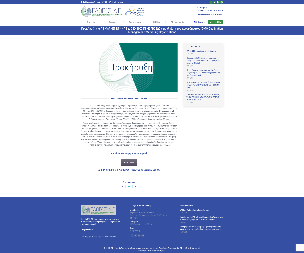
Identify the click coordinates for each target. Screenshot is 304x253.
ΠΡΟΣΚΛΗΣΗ (129, 162)
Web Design (142, 251)
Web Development (154, 251)
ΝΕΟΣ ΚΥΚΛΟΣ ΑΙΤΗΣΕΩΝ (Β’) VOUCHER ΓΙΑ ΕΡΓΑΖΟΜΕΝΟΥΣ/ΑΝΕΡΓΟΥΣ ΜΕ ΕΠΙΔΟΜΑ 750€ (203, 85)
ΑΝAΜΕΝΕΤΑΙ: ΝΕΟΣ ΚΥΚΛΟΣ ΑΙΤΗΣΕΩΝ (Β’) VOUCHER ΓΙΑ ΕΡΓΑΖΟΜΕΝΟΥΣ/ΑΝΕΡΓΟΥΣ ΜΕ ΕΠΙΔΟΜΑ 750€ (203, 97)
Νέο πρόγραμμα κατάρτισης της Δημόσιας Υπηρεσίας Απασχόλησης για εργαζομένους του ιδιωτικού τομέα (203, 73)
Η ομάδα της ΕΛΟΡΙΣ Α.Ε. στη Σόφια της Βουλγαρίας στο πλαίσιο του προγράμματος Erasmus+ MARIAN (203, 60)
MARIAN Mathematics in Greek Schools (201, 51)
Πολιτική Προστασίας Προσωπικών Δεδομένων (99, 236)
